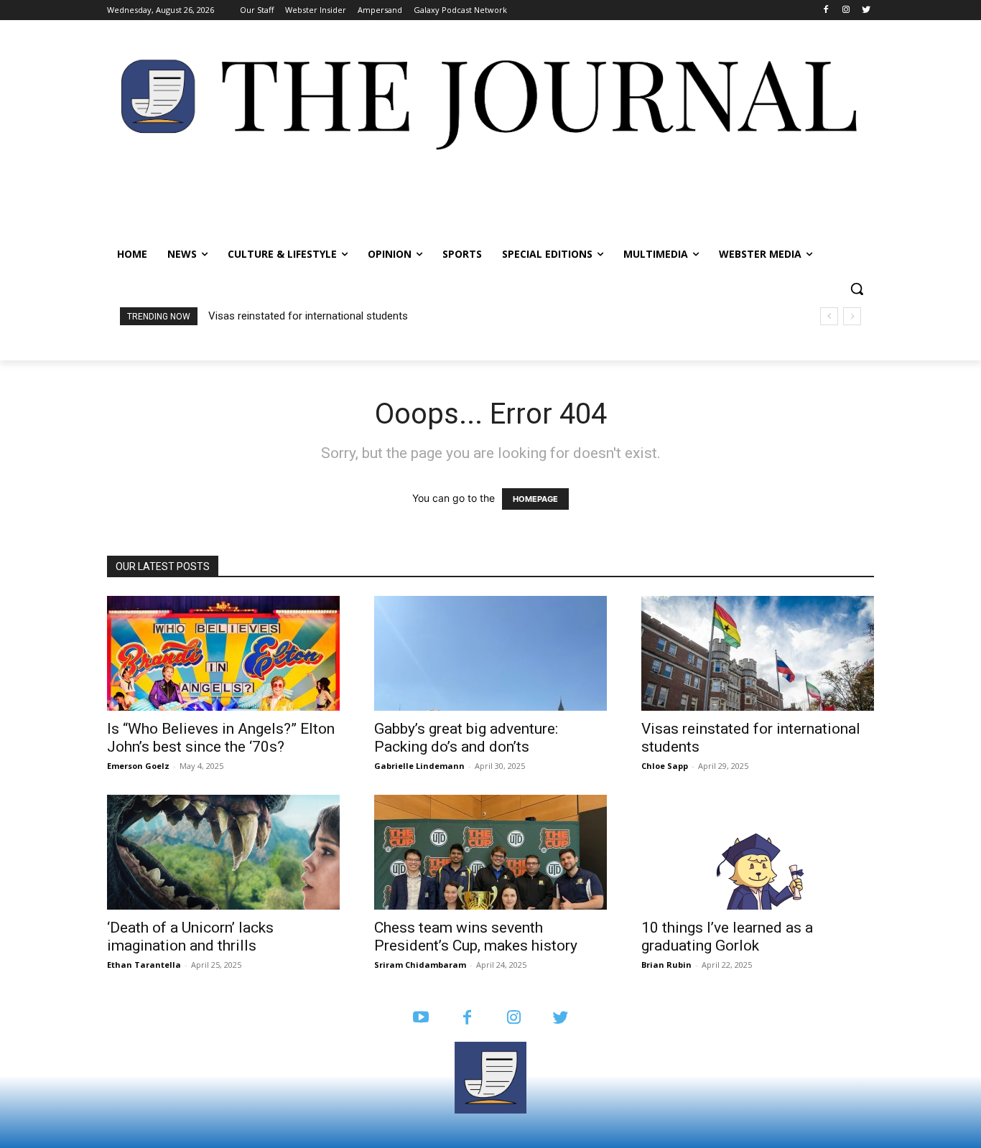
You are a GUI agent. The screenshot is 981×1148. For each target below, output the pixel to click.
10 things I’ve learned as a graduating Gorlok (727, 936)
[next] (852, 316)
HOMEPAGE (535, 499)
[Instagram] (845, 10)
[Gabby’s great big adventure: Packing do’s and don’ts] (490, 653)
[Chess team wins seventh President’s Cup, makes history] (490, 852)
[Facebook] (826, 10)
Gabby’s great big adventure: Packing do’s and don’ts (466, 737)
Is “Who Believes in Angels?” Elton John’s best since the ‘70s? (221, 737)
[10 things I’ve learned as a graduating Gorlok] (757, 852)
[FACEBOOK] (467, 1018)
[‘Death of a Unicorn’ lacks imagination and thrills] (223, 852)
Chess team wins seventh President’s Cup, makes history (475, 936)
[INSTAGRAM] (514, 1018)
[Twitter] (865, 10)
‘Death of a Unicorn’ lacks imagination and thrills (325, 315)
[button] (857, 288)
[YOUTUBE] (420, 1018)
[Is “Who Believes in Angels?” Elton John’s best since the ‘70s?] (223, 653)
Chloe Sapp (664, 765)
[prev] (829, 316)
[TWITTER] (560, 1018)
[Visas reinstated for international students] (757, 653)
